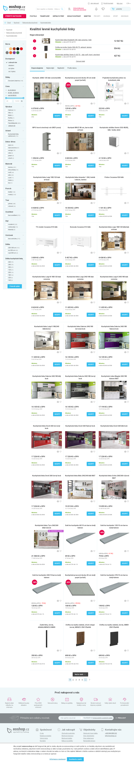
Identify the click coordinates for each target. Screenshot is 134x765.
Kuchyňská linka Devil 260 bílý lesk (114, 426)
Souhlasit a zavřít (75, 759)
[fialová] (14, 52)
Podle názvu (72, 68)
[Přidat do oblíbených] (60, 103)
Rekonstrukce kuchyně (30, 22)
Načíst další (79, 674)
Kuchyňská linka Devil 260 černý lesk (46, 476)
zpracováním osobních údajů (102, 718)
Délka (7, 244)
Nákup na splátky (67, 741)
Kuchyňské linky (46, 22)
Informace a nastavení (58, 759)
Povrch (8, 188)
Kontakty (43, 741)
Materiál (8, 164)
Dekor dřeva (10, 142)
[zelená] (17, 52)
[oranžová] (10, 52)
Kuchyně (16, 22)
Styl (6, 221)
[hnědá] (14, 48)
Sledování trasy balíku (90, 733)
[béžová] (10, 48)
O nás (42, 733)
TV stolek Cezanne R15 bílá (46, 227)
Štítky (7, 77)
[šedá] (7, 52)
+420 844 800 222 (111, 733)
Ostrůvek (9, 235)
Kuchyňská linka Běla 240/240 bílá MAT (80, 476)
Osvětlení (9, 212)
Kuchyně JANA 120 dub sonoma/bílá (47, 78)
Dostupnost (10, 59)
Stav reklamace (88, 738)
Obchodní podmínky (68, 733)
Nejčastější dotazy (89, 741)
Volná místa (44, 738)
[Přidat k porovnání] (58, 103)
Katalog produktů (45, 736)
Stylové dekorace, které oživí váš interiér (79, 9)
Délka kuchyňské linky (14, 258)
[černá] (17, 48)
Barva (7, 44)
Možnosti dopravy (67, 736)
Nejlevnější (50, 68)
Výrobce (8, 107)
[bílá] (7, 48)
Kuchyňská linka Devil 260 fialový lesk (80, 426)
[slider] (6, 98)
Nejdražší (60, 68)
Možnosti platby (67, 738)
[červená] (21, 48)
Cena (7, 86)
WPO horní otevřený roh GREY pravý (46, 128)
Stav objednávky (88, 736)
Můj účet (119, 3)
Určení (8, 131)
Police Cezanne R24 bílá (114, 177)
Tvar (7, 200)
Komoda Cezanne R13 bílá (80, 227)
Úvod (9, 22)
